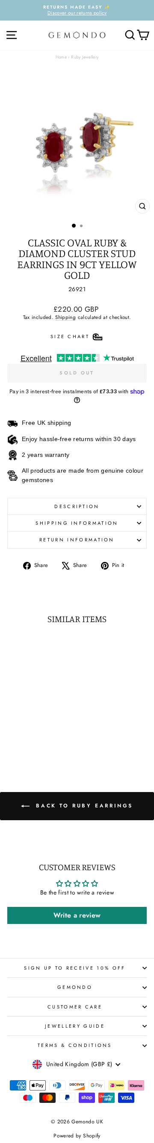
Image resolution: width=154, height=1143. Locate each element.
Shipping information (77, 523)
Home (61, 57)
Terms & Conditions (75, 1045)
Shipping (65, 317)
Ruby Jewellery (84, 57)
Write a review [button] (77, 915)
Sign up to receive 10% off (74, 968)
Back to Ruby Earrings (83, 806)
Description (76, 506)
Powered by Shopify (76, 1136)
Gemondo (74, 987)
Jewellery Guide (75, 1026)
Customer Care (74, 1006)
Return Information (77, 539)
